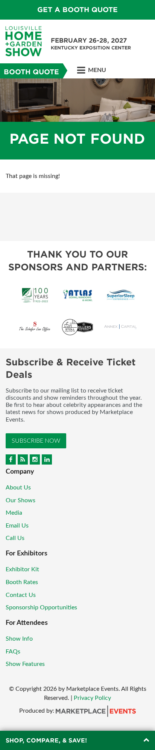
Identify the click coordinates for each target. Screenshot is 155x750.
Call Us (15, 538)
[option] (77, 119)
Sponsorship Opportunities (41, 607)
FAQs (13, 652)
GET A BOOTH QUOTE (77, 10)
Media (14, 513)
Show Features (25, 664)
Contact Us (21, 595)
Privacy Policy (92, 698)
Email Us (17, 526)
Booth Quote (31, 72)
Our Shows (20, 500)
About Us (18, 488)
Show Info (19, 639)
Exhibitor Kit (22, 569)
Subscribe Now (36, 441)
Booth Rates (22, 582)
